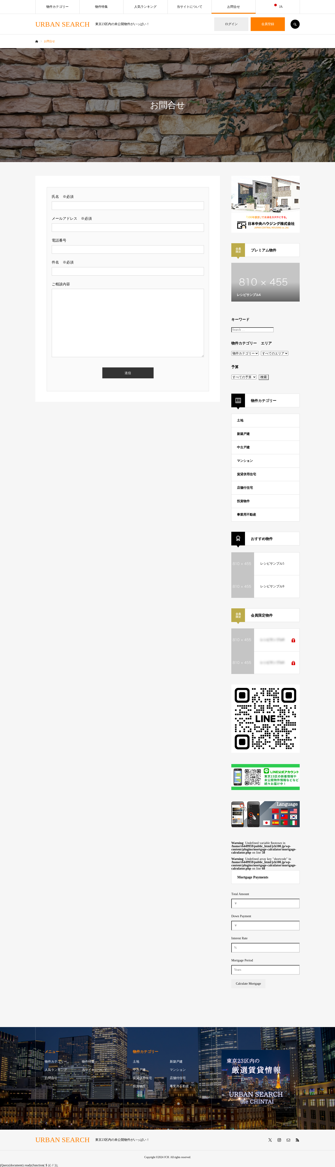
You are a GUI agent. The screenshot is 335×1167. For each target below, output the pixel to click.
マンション (245, 460)
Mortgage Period (242, 960)
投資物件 (243, 501)
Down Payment (241, 916)
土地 (240, 420)
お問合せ (233, 6)
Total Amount (240, 894)
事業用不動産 (246, 514)
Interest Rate (239, 938)
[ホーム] (36, 41)
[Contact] (288, 1140)
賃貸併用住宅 (246, 474)
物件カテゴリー (57, 6)
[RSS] (297, 1140)
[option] (265, 282)
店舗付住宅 (245, 487)
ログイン (231, 24)
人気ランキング (145, 6)
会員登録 (267, 24)
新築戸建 (243, 434)
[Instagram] (279, 1140)
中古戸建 (243, 447)
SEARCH (295, 24)
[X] (270, 1140)
